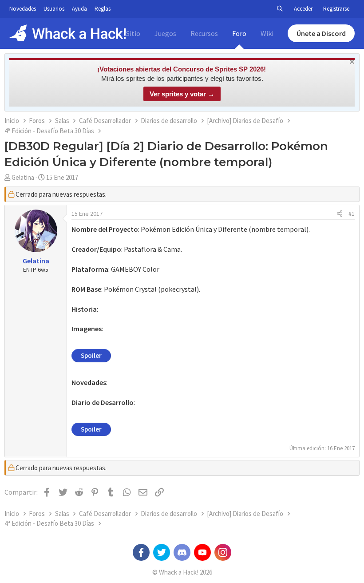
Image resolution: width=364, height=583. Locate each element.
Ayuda (79, 8)
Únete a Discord (321, 33)
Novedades (22, 8)
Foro (239, 33)
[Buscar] (280, 9)
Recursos (204, 33)
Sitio (133, 33)
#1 (351, 214)
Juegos (165, 33)
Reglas (103, 8)
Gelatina (23, 177)
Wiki (267, 33)
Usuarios (54, 8)
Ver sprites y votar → (182, 94)
